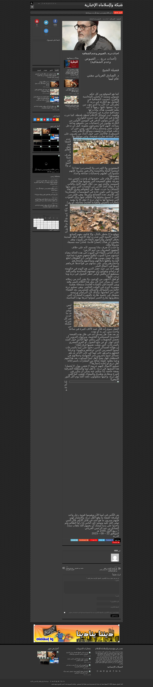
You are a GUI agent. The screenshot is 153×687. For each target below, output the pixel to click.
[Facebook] (51, 3)
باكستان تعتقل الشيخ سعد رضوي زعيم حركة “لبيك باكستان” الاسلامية (75, 672)
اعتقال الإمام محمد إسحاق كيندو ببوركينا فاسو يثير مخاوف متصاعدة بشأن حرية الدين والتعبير (91, 12)
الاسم (117, 596)
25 (57, 228)
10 (35, 221)
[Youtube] (48, 3)
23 (38, 226)
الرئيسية (119, 19)
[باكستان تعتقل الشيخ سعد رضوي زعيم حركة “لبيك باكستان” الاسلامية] (90, 671)
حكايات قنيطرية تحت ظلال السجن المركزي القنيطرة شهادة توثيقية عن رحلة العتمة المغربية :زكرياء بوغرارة (72, 72)
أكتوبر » (50, 230)
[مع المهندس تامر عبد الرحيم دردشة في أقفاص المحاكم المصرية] (90, 665)
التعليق (117, 580)
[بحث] (31, 3)
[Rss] (55, 3)
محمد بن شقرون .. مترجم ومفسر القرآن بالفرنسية (74, 568)
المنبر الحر (112, 19)
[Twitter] (50, 3)
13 (49, 224)
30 (38, 228)
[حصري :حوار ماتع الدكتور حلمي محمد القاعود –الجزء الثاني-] (90, 659)
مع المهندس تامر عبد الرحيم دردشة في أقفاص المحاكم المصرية (77, 665)
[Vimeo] (46, 3)
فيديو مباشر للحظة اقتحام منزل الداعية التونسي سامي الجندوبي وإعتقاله (77, 653)
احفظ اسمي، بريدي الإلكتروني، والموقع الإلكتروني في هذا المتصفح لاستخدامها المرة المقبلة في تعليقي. (93, 612)
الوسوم (39, 70)
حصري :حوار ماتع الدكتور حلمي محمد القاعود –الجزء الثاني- (77, 659)
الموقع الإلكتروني (115, 607)
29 (42, 228)
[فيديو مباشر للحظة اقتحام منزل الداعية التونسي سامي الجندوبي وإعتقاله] (90, 652)
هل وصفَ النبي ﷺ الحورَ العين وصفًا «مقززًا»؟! (72, 105)
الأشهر (51, 70)
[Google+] (53, 3)
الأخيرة (56, 70)
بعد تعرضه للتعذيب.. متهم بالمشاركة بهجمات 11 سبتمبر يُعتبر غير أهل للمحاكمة (108, 569)
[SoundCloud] (44, 3)
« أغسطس (56, 230)
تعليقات (45, 70)
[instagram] (42, 3)
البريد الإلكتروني (114, 601)
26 (53, 228)
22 (42, 226)
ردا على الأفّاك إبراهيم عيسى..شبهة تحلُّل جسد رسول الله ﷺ (72, 90)
